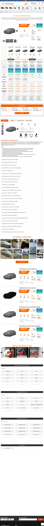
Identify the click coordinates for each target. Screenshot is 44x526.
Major (36, 381)
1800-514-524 (33, 3)
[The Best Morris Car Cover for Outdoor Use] (10, 276)
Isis (7, 381)
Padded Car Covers (36, 431)
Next (17, 31)
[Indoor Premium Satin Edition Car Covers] (32, 51)
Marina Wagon (22, 384)
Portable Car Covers (22, 434)
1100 (36, 371)
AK (7, 401)
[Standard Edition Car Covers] (18, 51)
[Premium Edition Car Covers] (11, 51)
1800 (22, 374)
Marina (8, 384)
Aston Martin (22, 411)
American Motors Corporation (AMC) (36, 404)
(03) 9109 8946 (35, 4)
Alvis (22, 404)
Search (22, 113)
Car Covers (7, 448)
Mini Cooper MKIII (36, 384)
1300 (7, 374)
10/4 (22, 371)
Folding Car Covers (22, 431)
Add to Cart (39, 26)
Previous (1, 352)
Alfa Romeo (22, 401)
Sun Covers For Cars (7, 431)
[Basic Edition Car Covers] (25, 51)
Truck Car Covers (7, 434)
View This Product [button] (39, 24)
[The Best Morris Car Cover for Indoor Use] (10, 295)
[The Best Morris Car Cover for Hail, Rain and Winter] (10, 314)
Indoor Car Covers (7, 424)
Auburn (36, 411)
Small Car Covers (36, 434)
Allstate (7, 404)
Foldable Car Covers (22, 424)
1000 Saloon (8, 371)
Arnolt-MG (7, 411)
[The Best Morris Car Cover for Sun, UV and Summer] (10, 333)
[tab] (4, 120)
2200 (36, 374)
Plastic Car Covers (36, 424)
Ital (22, 381)
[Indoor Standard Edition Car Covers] (39, 51)
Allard (36, 401)
